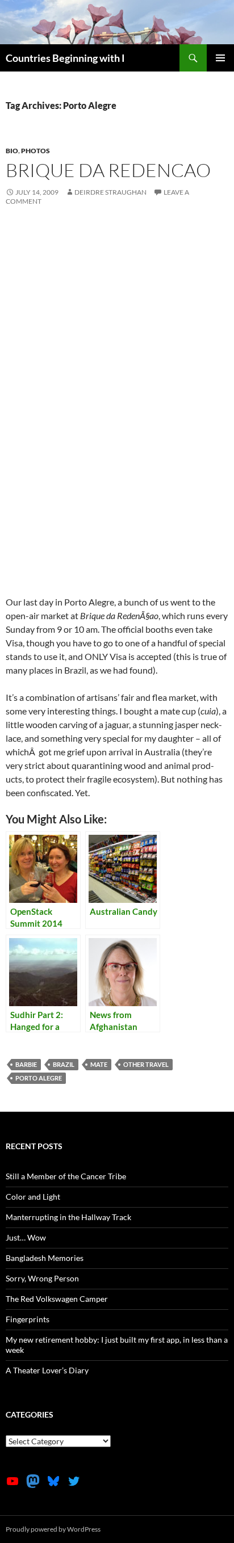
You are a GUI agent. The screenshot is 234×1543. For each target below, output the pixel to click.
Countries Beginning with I (65, 58)
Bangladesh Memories (44, 1258)
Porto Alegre (38, 1078)
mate (98, 1064)
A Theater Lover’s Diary (47, 1370)
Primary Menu (220, 58)
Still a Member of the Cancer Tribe (66, 1176)
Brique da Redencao (108, 170)
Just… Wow (26, 1237)
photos (35, 150)
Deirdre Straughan (110, 192)
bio (12, 150)
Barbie (26, 1064)
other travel (146, 1064)
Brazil (63, 1064)
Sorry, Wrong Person (42, 1278)
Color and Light (33, 1196)
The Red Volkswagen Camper (57, 1299)
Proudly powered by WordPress (53, 1529)
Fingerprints (27, 1319)
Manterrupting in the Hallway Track (68, 1217)
